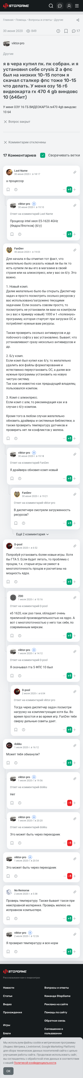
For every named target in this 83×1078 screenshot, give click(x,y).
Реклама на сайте (56, 1004)
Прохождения (12, 1012)
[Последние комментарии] (59, 5)
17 (78, 31)
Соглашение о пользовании (53, 1031)
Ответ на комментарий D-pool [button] (28, 606)
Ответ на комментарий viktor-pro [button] (34, 502)
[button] (8, 189)
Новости (8, 987)
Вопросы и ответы (40, 19)
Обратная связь (54, 1020)
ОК (8, 1071)
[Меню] (77, 5)
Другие (58, 19)
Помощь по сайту (55, 1012)
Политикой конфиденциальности (35, 1062)
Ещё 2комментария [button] (30, 534)
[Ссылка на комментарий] (75, 172)
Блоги (7, 1033)
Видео (7, 1004)
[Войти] (69, 5)
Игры (6, 1025)
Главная (8, 19)
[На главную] (16, 5)
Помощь (21, 19)
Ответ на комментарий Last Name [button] (31, 213)
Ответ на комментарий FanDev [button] (29, 462)
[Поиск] (51, 6)
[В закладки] (66, 31)
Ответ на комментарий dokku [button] (28, 787)
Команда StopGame (57, 996)
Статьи (7, 996)
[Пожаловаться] (58, 31)
